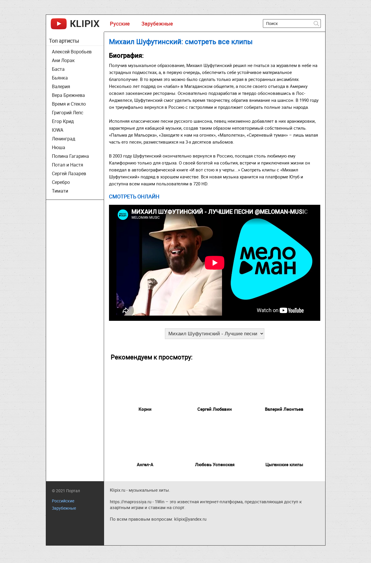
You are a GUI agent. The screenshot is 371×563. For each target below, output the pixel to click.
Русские (120, 23)
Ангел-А (145, 464)
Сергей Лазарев (69, 173)
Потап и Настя (67, 165)
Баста (58, 69)
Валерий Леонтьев (284, 409)
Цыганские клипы (284, 464)
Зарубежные (157, 23)
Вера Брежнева (68, 95)
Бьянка (60, 78)
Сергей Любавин (214, 409)
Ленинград (63, 138)
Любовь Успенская (214, 464)
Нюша (58, 147)
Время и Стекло (69, 104)
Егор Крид (63, 121)
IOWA (57, 130)
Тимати (60, 191)
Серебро (61, 182)
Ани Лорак (63, 60)
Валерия (61, 86)
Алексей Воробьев (72, 51)
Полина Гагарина (70, 156)
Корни (145, 409)
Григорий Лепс (67, 112)
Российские (63, 501)
